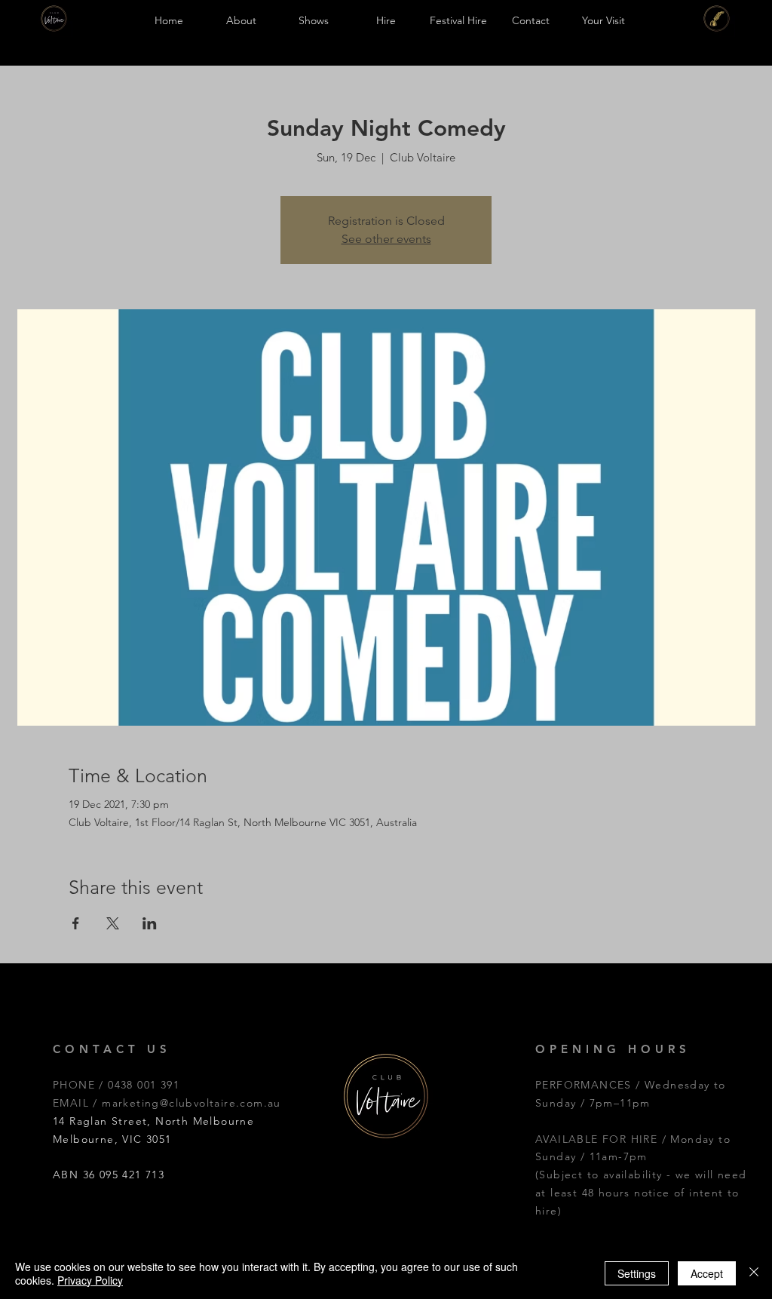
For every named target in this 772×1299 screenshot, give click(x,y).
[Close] (754, 1273)
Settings (636, 1273)
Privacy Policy (90, 1280)
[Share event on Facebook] (76, 923)
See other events (386, 239)
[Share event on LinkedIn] (149, 923)
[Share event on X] (113, 923)
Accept (707, 1273)
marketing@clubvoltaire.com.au (191, 1103)
